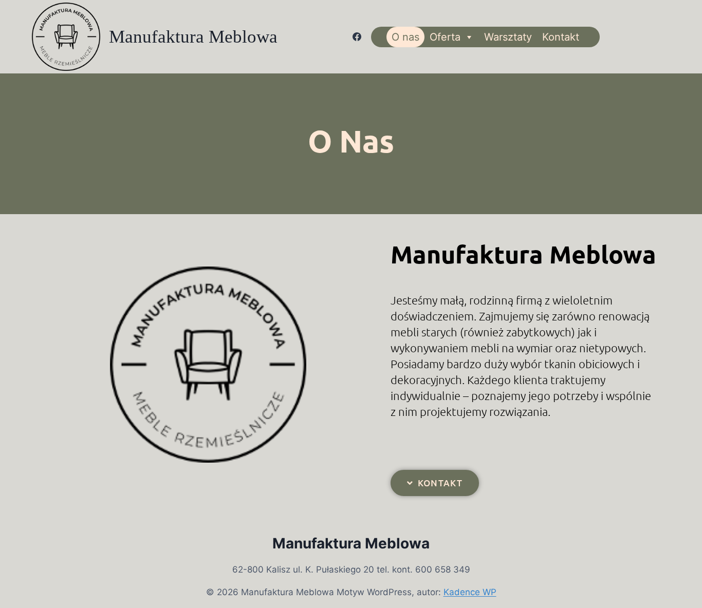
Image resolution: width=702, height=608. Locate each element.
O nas (405, 37)
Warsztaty (508, 37)
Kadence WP (470, 592)
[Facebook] (357, 37)
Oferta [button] (445, 37)
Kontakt (560, 37)
